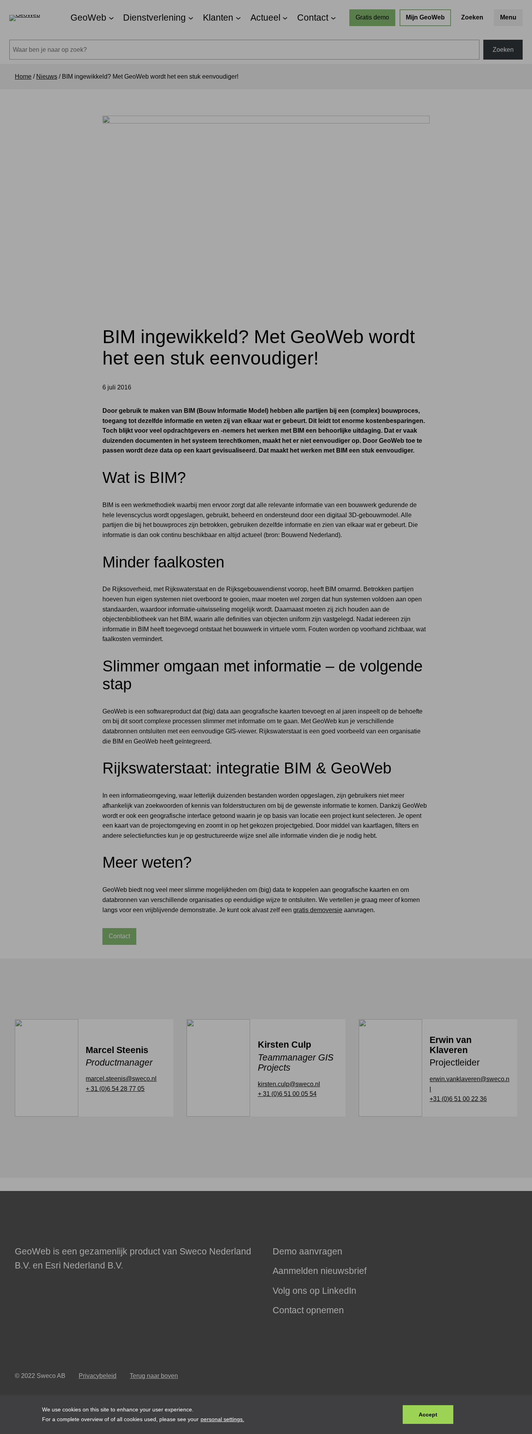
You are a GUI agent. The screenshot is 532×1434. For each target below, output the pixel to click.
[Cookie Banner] (266, 1414)
